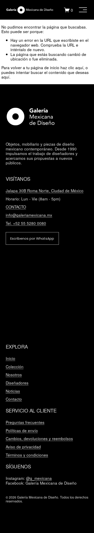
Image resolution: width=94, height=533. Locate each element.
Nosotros (14, 374)
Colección (15, 366)
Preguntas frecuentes (25, 422)
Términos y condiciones (27, 455)
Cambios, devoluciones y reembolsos (39, 438)
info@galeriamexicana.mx (29, 215)
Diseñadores (17, 383)
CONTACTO (16, 207)
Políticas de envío (22, 430)
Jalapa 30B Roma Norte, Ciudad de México (45, 190)
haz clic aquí (71, 67)
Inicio (10, 358)
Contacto (14, 399)
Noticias (13, 391)
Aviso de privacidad (23, 446)
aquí (5, 77)
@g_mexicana (39, 478)
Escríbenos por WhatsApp (32, 238)
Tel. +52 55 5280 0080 (26, 223)
